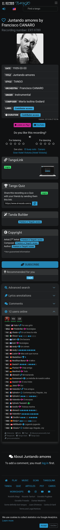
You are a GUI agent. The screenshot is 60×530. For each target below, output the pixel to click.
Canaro (41, 149)
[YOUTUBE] (42, 492)
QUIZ (18, 486)
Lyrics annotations (20, 295)
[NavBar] (56, 2)
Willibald (17, 424)
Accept (44, 525)
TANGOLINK (49, 480)
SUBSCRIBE (31, 264)
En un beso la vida (29, 332)
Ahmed (15, 375)
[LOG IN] (3, 9)
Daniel (15, 364)
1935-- (16, 68)
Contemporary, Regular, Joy (35, 392)
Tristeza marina (28, 407)
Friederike (18, 329)
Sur (21, 385)
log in (45, 463)
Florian (15, 368)
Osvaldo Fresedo (22, 501)
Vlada (14, 332)
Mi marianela (28, 375)
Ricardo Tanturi (28, 496)
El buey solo (30, 149)
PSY (42, 486)
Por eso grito (27, 325)
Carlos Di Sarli (50, 505)
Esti (14, 339)
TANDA (8, 486)
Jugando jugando (32, 424)
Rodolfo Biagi (14, 496)
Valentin (16, 389)
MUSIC (25, 480)
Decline (53, 525)
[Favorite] (4, 20)
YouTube (40, 125)
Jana (14, 385)
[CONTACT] (49, 492)
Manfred (16, 371)
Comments (16, 303)
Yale (16, 325)
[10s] (30, 137)
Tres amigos (29, 389)
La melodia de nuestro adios (38, 378)
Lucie (14, 353)
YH (13, 318)
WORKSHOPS (16, 491)
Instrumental (18, 94)
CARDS (52, 486)
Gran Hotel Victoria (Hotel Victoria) (30, 152)
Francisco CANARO (24, 88)
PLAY (14, 480)
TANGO (14, 81)
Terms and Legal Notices (30, 509)
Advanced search (19, 287)
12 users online (18, 311)
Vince (14, 336)
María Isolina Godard (24, 101)
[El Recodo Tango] (6, 480)
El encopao (28, 399)
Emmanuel (17, 378)
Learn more (7, 520)
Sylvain (15, 392)
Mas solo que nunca (29, 353)
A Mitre (31, 361)
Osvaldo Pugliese (44, 496)
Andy (14, 346)
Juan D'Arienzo (35, 505)
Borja (15, 421)
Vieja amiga (27, 368)
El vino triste (26, 382)
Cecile (15, 407)
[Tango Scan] (18, 339)
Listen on (23, 125)
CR (19, 318)
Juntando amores (20, 75)
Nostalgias (31, 329)
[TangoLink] (20, 325)
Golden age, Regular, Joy (33, 428)
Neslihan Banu (18, 361)
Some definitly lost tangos (15, 505)
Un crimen (25, 346)
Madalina (16, 357)
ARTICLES (30, 486)
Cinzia (16, 428)
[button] (14, 9)
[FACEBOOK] (29, 492)
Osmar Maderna (38, 501)
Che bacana (25, 339)
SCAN (36, 480)
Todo (25, 371)
